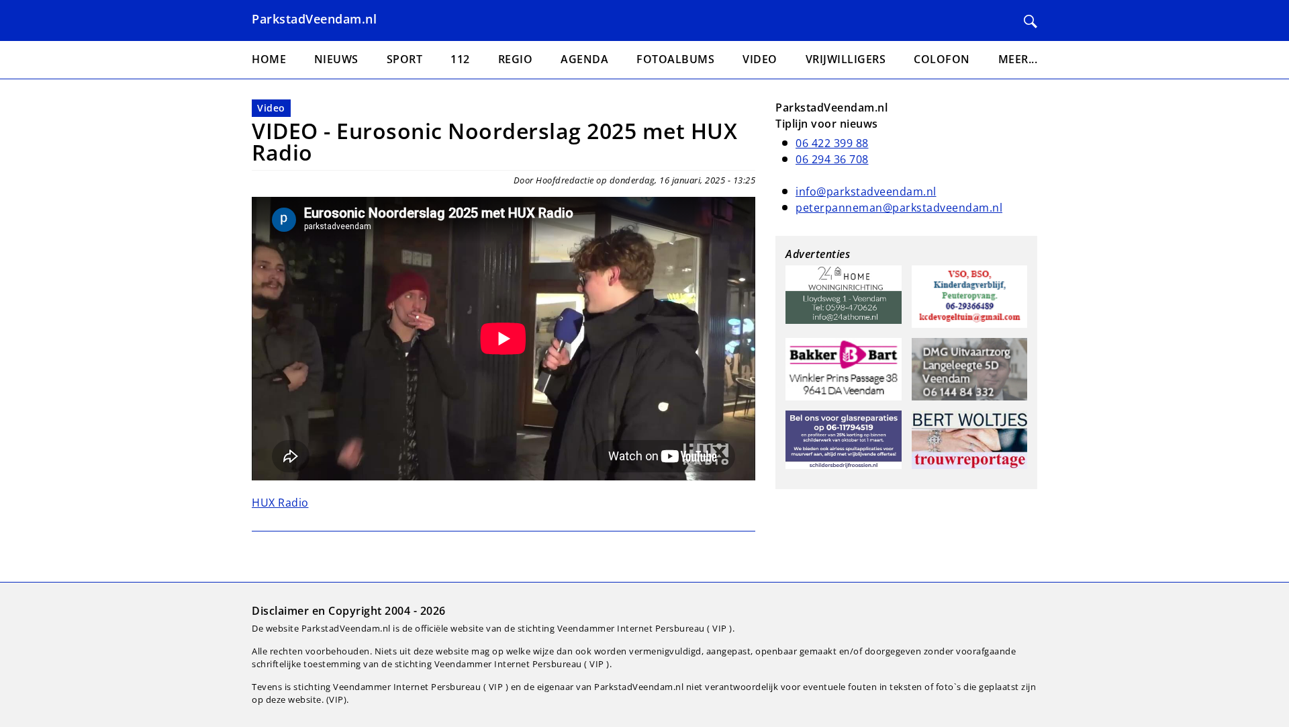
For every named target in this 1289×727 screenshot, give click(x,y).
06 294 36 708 (832, 159)
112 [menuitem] (460, 59)
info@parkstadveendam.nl (866, 191)
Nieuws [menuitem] (336, 59)
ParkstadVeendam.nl (314, 19)
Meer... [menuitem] (1018, 59)
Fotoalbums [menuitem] (675, 59)
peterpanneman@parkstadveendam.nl (899, 207)
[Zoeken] (1030, 21)
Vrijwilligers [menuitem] (846, 59)
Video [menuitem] (760, 59)
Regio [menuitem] (515, 59)
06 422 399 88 (832, 143)
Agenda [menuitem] (584, 59)
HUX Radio (280, 502)
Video (271, 107)
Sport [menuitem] (405, 59)
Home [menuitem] (269, 59)
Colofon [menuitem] (942, 59)
